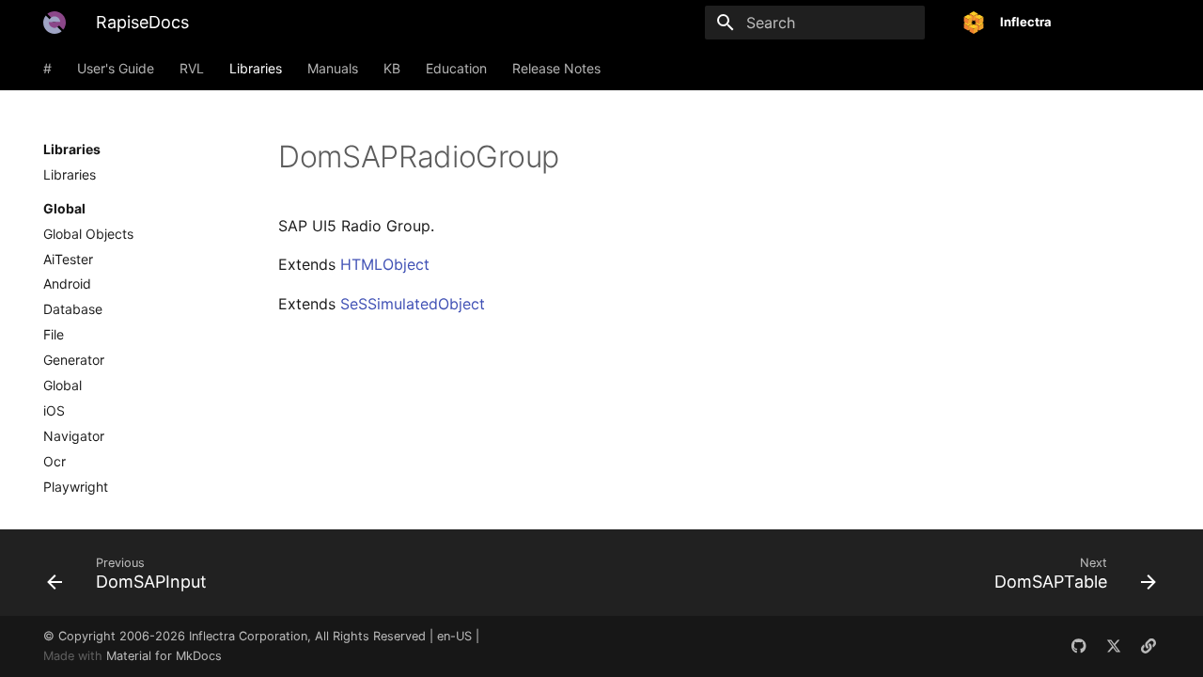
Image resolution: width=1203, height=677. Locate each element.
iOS (54, 410)
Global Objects (88, 234)
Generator (73, 360)
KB (391, 68)
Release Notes (556, 68)
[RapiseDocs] (54, 22)
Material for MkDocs (164, 656)
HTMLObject (385, 264)
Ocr (54, 461)
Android (67, 283)
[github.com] (1079, 646)
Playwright (75, 487)
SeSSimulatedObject (412, 303)
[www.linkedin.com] (1148, 646)
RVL (192, 68)
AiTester (68, 259)
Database (72, 309)
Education (456, 68)
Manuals (332, 68)
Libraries (255, 68)
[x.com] (1114, 646)
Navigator (73, 436)
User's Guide (115, 68)
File (53, 334)
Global (62, 385)
